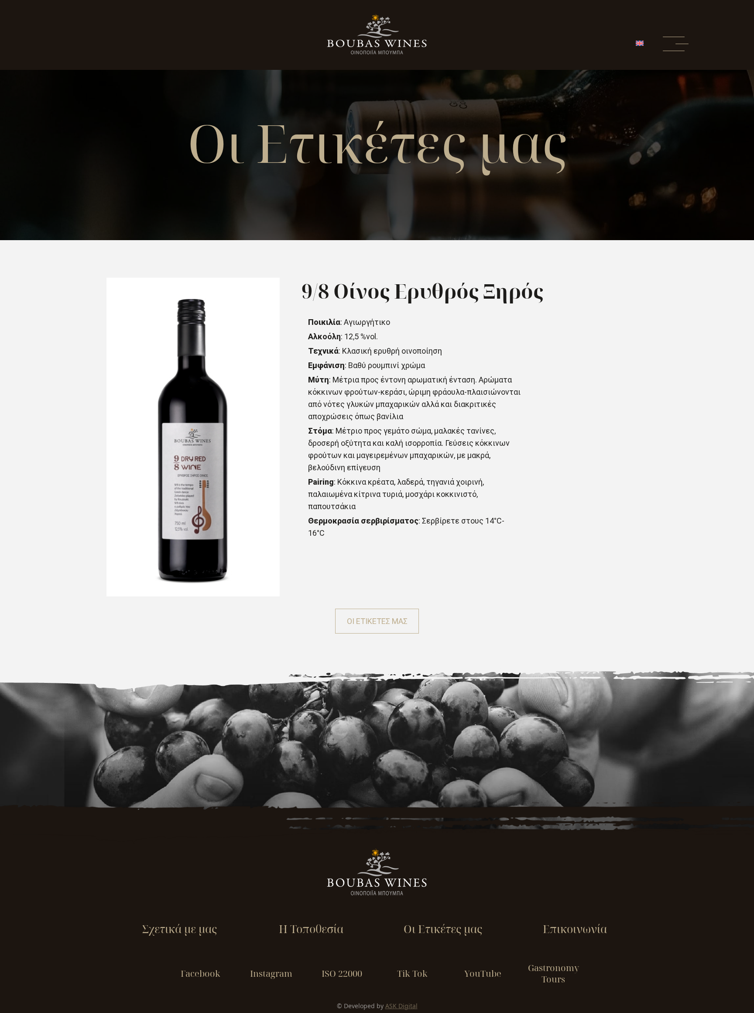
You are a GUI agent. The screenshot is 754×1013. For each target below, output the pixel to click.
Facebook (200, 973)
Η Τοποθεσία (311, 928)
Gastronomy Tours (553, 973)
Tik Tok (412, 973)
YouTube (482, 973)
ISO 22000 (342, 973)
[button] (377, 621)
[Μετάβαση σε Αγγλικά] (639, 43)
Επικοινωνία (575, 928)
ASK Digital (401, 1006)
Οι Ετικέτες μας (443, 928)
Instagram (271, 973)
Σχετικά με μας (179, 928)
